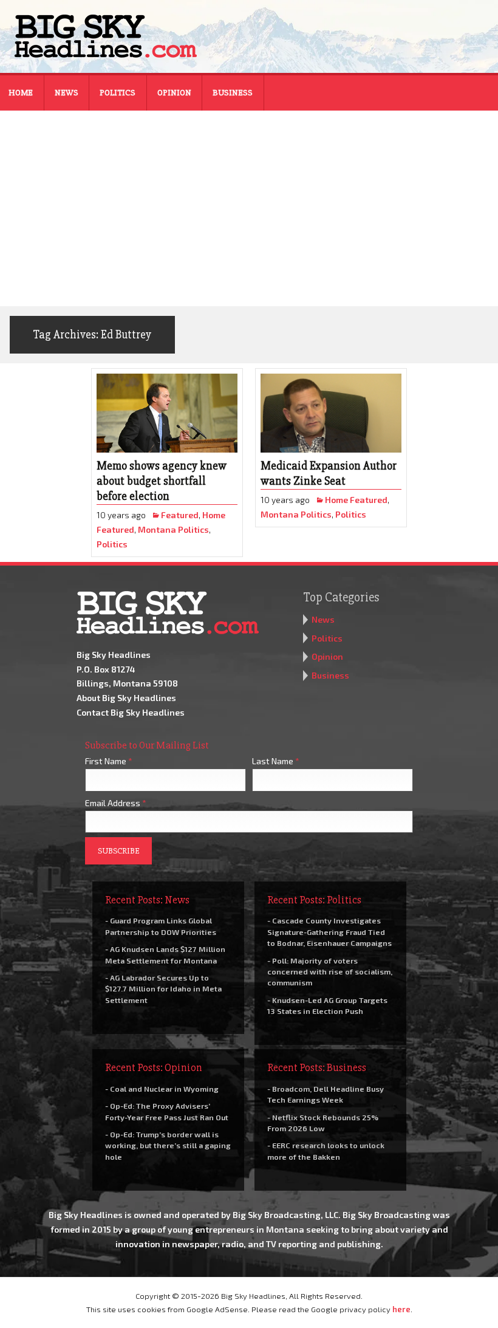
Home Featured (356, 500)
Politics (117, 92)
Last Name (275, 761)
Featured (180, 515)
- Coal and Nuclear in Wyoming (162, 1089)
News (66, 92)
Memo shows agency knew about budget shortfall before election (162, 481)
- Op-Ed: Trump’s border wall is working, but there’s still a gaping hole (168, 1145)
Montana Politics (173, 529)
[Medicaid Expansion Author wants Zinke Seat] (331, 413)
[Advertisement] (249, 215)
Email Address (115, 803)
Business (233, 92)
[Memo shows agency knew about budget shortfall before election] (167, 413)
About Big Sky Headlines (126, 698)
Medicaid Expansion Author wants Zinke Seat (329, 473)
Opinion (174, 92)
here (401, 1309)
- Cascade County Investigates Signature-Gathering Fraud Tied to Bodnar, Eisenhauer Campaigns (329, 931)
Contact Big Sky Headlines (131, 712)
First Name (108, 761)
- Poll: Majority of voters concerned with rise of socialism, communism (329, 971)
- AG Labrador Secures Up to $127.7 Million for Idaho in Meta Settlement (163, 988)
